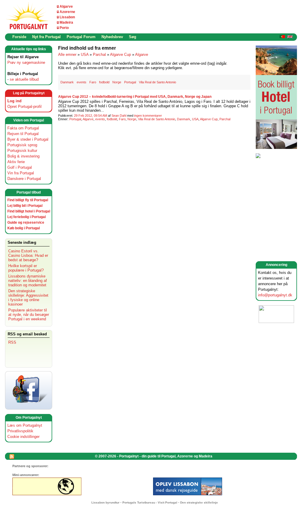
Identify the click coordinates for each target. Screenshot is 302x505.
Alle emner (67, 54)
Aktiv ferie (16, 162)
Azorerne (67, 12)
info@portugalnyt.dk (275, 295)
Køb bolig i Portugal (23, 228)
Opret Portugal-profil (24, 106)
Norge (116, 82)
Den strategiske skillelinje (199, 502)
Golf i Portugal (19, 167)
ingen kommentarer (148, 115)
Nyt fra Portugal (46, 37)
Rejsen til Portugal (23, 133)
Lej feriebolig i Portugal (26, 217)
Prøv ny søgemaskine (26, 62)
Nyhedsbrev (112, 37)
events (81, 82)
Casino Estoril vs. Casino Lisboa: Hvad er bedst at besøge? (28, 255)
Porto (64, 28)
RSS (12, 342)
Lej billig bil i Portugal (24, 206)
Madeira (66, 22)
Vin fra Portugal (20, 173)
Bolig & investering (23, 156)
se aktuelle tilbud (24, 79)
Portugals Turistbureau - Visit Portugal (149, 502)
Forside (19, 37)
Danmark (67, 82)
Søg (132, 37)
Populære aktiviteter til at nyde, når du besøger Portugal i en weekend (28, 314)
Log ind (14, 101)
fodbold (104, 82)
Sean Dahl (118, 115)
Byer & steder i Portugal (27, 139)
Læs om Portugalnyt (24, 425)
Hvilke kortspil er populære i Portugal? (26, 268)
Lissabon (67, 17)
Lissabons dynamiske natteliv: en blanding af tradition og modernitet (27, 280)
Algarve (66, 6)
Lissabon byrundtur (105, 502)
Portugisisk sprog (22, 145)
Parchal (99, 54)
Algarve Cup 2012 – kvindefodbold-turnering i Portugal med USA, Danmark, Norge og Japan (134, 97)
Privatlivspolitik (20, 431)
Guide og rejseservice (25, 222)
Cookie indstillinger (23, 436)
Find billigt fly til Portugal (27, 200)
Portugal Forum (81, 37)
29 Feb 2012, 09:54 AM (90, 115)
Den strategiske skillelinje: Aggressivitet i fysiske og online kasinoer (28, 297)
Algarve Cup (120, 54)
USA (84, 54)
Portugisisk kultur (22, 150)
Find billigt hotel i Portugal (28, 211)
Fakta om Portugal (23, 128)
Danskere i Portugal (24, 178)
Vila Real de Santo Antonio (157, 82)
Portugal (130, 82)
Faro (92, 82)
